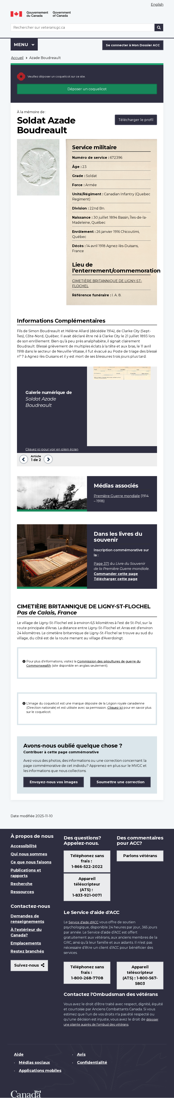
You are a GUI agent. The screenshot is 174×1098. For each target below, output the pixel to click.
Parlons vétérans (140, 855)
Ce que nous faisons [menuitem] (31, 862)
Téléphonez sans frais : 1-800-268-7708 (87, 972)
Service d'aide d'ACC (83, 922)
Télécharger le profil (135, 120)
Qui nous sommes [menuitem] (29, 854)
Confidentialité (92, 1062)
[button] (23, 459)
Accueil (17, 58)
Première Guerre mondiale (117, 496)
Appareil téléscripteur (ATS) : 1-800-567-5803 (140, 975)
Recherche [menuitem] (21, 883)
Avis (81, 1054)
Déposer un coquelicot (87, 89)
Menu (26, 44)
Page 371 (101, 564)
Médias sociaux (34, 1062)
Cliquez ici (115, 708)
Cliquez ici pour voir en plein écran (51, 449)
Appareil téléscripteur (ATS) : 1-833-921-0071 (87, 887)
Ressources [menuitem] (22, 892)
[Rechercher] (158, 27)
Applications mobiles (40, 1070)
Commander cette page (116, 574)
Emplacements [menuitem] (26, 943)
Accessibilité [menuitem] (24, 846)
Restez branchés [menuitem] (27, 951)
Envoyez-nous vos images (54, 782)
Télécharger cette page (116, 579)
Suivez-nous (31, 967)
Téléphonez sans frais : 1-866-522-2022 (87, 861)
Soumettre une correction (121, 782)
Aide (19, 1054)
